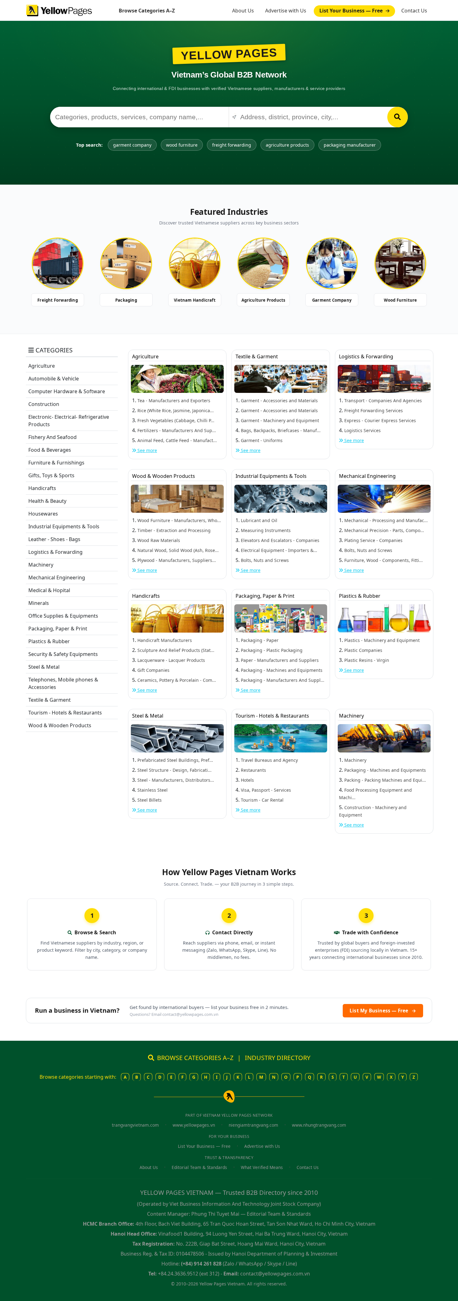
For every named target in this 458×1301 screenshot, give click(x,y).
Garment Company (331, 300)
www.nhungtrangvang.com (319, 1125)
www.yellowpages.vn (194, 1125)
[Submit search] (397, 117)
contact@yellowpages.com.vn (190, 1014)
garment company (132, 145)
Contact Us (414, 10)
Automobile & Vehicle (53, 378)
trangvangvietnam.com (135, 1125)
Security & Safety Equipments (63, 654)
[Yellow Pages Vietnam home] (59, 10)
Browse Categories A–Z (147, 10)
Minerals (38, 603)
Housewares (43, 513)
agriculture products (287, 145)
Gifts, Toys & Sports (51, 475)
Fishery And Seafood (52, 437)
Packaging (126, 300)
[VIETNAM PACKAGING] (126, 263)
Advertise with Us (285, 10)
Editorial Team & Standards (199, 1167)
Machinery (40, 564)
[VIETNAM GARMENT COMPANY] (332, 263)
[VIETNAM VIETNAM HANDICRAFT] (195, 263)
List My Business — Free (383, 1010)
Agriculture (41, 365)
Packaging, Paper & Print (57, 628)
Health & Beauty (47, 500)
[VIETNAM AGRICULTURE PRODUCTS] (263, 263)
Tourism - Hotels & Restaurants (65, 712)
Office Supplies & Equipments (63, 615)
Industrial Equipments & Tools (63, 526)
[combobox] (139, 117)
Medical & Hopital (49, 590)
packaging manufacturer (350, 145)
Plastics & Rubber (49, 641)
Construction (43, 404)
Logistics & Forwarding (55, 552)
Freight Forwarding (57, 300)
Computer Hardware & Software (66, 391)
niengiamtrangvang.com (253, 1125)
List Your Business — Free (351, 10)
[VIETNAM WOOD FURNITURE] (400, 263)
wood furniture (182, 145)
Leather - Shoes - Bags (54, 539)
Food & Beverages (49, 449)
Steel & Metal (44, 666)
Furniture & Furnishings (56, 462)
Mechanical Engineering (56, 577)
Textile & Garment (49, 699)
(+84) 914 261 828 (201, 1263)
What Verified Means (262, 1167)
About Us (243, 10)
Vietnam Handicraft (195, 300)
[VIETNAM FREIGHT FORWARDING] (57, 263)
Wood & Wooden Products (59, 725)
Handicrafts (42, 488)
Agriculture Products (263, 300)
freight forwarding (231, 145)
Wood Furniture (400, 300)
